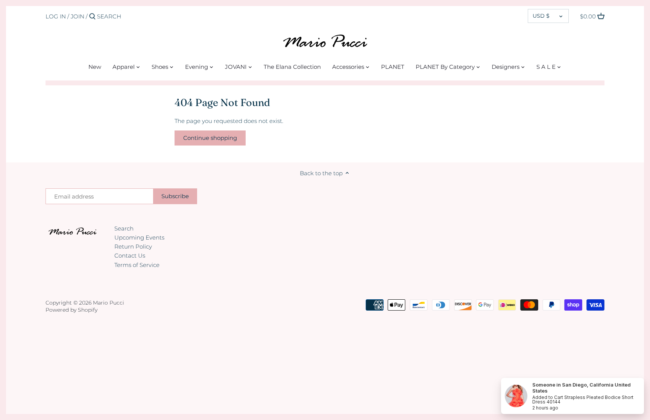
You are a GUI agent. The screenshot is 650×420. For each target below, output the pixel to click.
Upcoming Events (139, 237)
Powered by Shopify (71, 310)
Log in (56, 16)
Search (124, 228)
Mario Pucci (108, 303)
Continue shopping (210, 137)
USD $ (541, 16)
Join (77, 16)
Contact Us (129, 255)
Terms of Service (136, 264)
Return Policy (133, 246)
